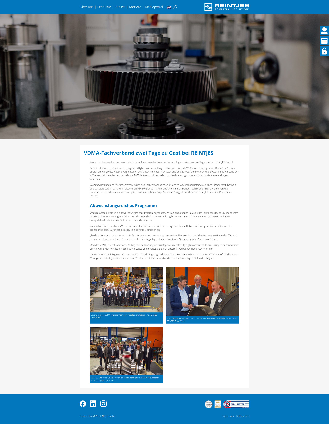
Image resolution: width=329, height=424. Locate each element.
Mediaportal (154, 7)
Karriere (135, 7)
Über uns (86, 7)
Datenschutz (242, 416)
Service (120, 7)
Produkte (104, 7)
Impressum (228, 416)
